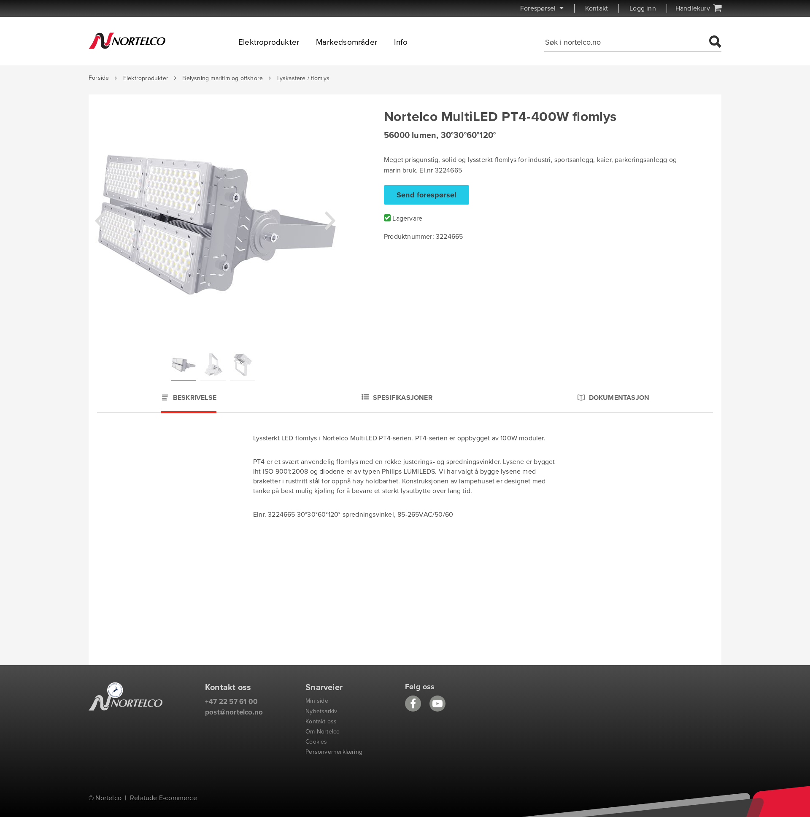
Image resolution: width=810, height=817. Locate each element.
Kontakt (596, 8)
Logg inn (642, 8)
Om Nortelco (322, 731)
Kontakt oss (321, 721)
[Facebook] (413, 703)
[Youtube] (437, 703)
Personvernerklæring (333, 751)
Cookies (316, 741)
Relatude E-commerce (163, 798)
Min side (316, 700)
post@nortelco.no (234, 712)
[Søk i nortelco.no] (714, 42)
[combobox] (625, 42)
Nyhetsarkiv (321, 711)
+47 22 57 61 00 (231, 701)
